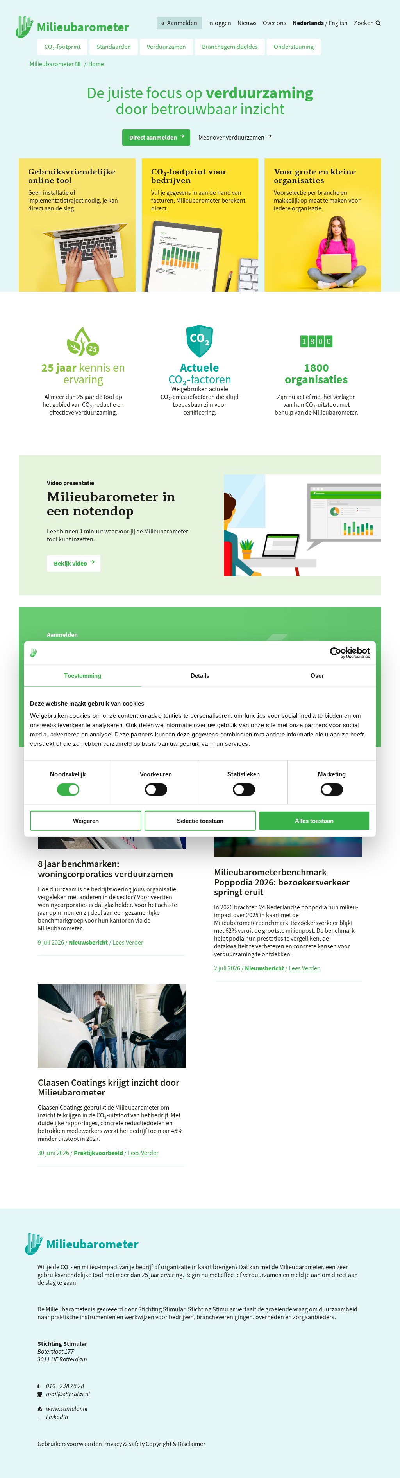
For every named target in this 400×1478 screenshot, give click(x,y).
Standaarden (113, 46)
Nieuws (247, 23)
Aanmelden (182, 23)
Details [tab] (200, 675)
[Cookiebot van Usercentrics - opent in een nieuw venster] (336, 653)
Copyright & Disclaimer (175, 1443)
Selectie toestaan (200, 820)
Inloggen (219, 23)
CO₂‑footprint (62, 46)
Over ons (274, 23)
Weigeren (86, 820)
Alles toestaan (314, 820)
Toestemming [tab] (82, 675)
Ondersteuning (294, 46)
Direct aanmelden (153, 137)
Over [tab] (317, 675)
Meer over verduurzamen (231, 137)
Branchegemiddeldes (230, 46)
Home (96, 64)
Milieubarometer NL (56, 64)
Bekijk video (70, 563)
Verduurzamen (166, 46)
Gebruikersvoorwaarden (70, 1443)
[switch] (156, 789)
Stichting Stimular (211, 1309)
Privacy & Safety (124, 1443)
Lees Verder (127, 942)
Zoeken (364, 23)
